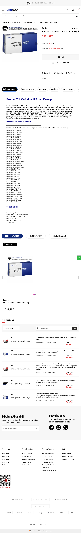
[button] (4, 43)
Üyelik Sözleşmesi (27, 453)
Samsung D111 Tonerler (48, 465)
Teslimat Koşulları (27, 462)
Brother (45, 28)
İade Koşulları (68, 89)
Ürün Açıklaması (9, 89)
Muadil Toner (16, 22)
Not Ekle (46, 78)
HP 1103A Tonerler (47, 456)
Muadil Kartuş (5, 456)
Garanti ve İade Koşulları (28, 459)
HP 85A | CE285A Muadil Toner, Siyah (20, 398)
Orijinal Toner (5, 459)
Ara (75, 328)
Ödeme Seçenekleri (27, 89)
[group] (20, 43)
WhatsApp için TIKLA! (68, 459)
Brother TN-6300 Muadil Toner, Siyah (17, 302)
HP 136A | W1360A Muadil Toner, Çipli (20, 341)
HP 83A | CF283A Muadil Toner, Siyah (20, 354)
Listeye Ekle (47, 73)
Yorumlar (42, 89)
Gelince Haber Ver (62, 63)
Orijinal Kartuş (5, 462)
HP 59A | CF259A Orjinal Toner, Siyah (20, 384)
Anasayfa (6, 22)
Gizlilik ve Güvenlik (27, 465)
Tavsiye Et (59, 73)
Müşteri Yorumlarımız (68, 456)
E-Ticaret (35, 531)
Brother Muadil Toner (30, 22)
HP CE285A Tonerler (47, 462)
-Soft (31, 531)
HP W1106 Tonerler (47, 468)
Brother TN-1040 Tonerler (49, 470)
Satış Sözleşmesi (26, 456)
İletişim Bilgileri (66, 453)
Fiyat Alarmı (71, 73)
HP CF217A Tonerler (47, 459)
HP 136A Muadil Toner (48, 453)
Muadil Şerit (5, 465)
